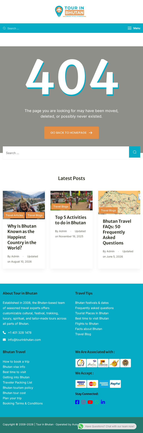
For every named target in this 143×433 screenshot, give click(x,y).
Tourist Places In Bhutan (92, 313)
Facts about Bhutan (88, 329)
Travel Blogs (35, 215)
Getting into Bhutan (16, 377)
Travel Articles (14, 215)
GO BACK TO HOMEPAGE (68, 133)
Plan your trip (12, 398)
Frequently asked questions (94, 308)
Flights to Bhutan (86, 323)
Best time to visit (14, 372)
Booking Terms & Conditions (23, 403)
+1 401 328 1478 (19, 332)
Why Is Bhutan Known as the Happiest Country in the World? (21, 237)
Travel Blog (83, 334)
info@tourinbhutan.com (24, 340)
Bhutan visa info (14, 367)
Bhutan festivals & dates (92, 303)
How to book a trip (16, 361)
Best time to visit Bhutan (92, 318)
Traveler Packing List (17, 382)
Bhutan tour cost (14, 393)
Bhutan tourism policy (18, 387)
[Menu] (129, 28)
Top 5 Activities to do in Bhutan (70, 220)
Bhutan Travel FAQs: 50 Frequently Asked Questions (117, 232)
